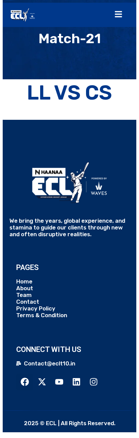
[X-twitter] (41, 382)
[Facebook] (24, 382)
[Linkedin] (76, 382)
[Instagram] (93, 382)
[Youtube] (59, 382)
